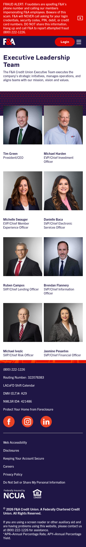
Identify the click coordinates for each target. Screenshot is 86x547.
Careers (8, 466)
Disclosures (11, 450)
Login (65, 42)
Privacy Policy (12, 474)
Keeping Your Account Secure (23, 458)
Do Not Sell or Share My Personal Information (34, 482)
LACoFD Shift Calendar (19, 385)
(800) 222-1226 (14, 369)
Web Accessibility (15, 442)
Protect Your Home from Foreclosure (28, 409)
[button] (80, 18)
